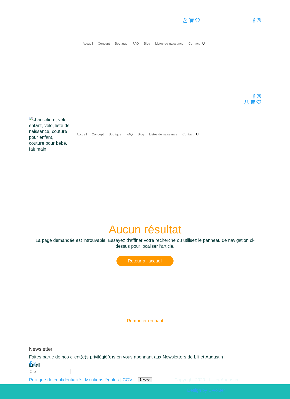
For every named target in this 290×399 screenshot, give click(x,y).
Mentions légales (102, 379)
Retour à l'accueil (145, 260)
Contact (194, 43)
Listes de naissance (169, 43)
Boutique (121, 43)
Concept (104, 43)
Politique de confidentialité (55, 379)
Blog (147, 43)
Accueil (88, 43)
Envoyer (145, 379)
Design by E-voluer (206, 390)
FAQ (136, 43)
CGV (127, 379)
